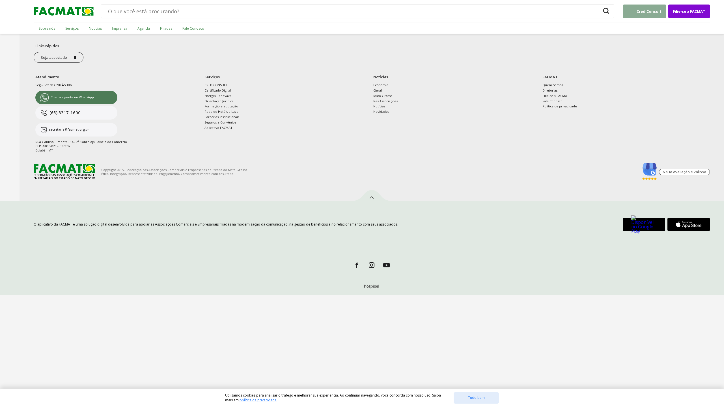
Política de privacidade (559, 106)
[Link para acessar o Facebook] (357, 265)
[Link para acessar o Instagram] (372, 265)
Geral (377, 90)
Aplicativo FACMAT (218, 127)
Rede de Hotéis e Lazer (222, 111)
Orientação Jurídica (219, 101)
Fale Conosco (193, 28)
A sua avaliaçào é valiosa (684, 171)
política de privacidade (258, 400)
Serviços (72, 28)
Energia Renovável (218, 96)
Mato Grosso (383, 96)
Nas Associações (385, 101)
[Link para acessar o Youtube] (387, 265)
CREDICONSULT (216, 85)
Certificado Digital (217, 90)
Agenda (143, 28)
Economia (380, 85)
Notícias (95, 28)
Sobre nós (47, 28)
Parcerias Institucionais (221, 117)
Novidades (381, 111)
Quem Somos (552, 85)
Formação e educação (221, 106)
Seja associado (54, 57)
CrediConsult (649, 11)
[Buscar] (606, 11)
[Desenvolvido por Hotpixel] (371, 287)
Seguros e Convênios (220, 122)
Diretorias (549, 90)
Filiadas (166, 28)
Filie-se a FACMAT (689, 11)
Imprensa (119, 28)
